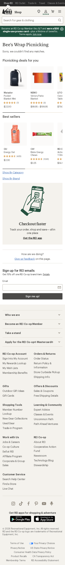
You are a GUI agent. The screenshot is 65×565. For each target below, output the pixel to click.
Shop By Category (13, 172)
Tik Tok (21, 503)
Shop (18, 12)
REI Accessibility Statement (45, 560)
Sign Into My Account (15, 358)
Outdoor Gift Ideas (13, 390)
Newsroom (40, 455)
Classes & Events (43, 414)
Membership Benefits (15, 372)
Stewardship (41, 465)
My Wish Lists (10, 367)
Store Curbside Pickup (47, 372)
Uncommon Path (43, 419)
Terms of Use (17, 543)
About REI (40, 441)
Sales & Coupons (44, 390)
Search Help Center (14, 479)
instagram (13, 503)
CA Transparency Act (43, 556)
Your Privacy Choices (44, 543)
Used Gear (9, 423)
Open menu (59, 11)
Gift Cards (8, 395)
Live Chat (8, 488)
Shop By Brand (11, 178)
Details (46, 274)
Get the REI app (32, 237)
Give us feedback (25, 258)
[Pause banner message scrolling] (61, 29)
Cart (53, 11)
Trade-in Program (12, 427)
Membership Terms (16, 560)
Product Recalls (19, 556)
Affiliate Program (12, 456)
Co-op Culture (11, 446)
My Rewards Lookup (14, 363)
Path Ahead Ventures (46, 423)
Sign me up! (32, 296)
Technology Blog (43, 460)
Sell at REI (8, 451)
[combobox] (32, 20)
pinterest (36, 503)
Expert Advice (42, 409)
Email (5, 281)
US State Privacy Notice (42, 548)
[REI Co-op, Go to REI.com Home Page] (7, 11)
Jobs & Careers (11, 441)
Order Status (41, 358)
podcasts (51, 503)
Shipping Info (42, 376)
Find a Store (9, 483)
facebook (28, 503)
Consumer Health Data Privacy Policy (32, 552)
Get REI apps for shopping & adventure (32, 512)
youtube (44, 503)
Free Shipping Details (46, 395)
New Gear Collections (15, 418)
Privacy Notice (18, 548)
